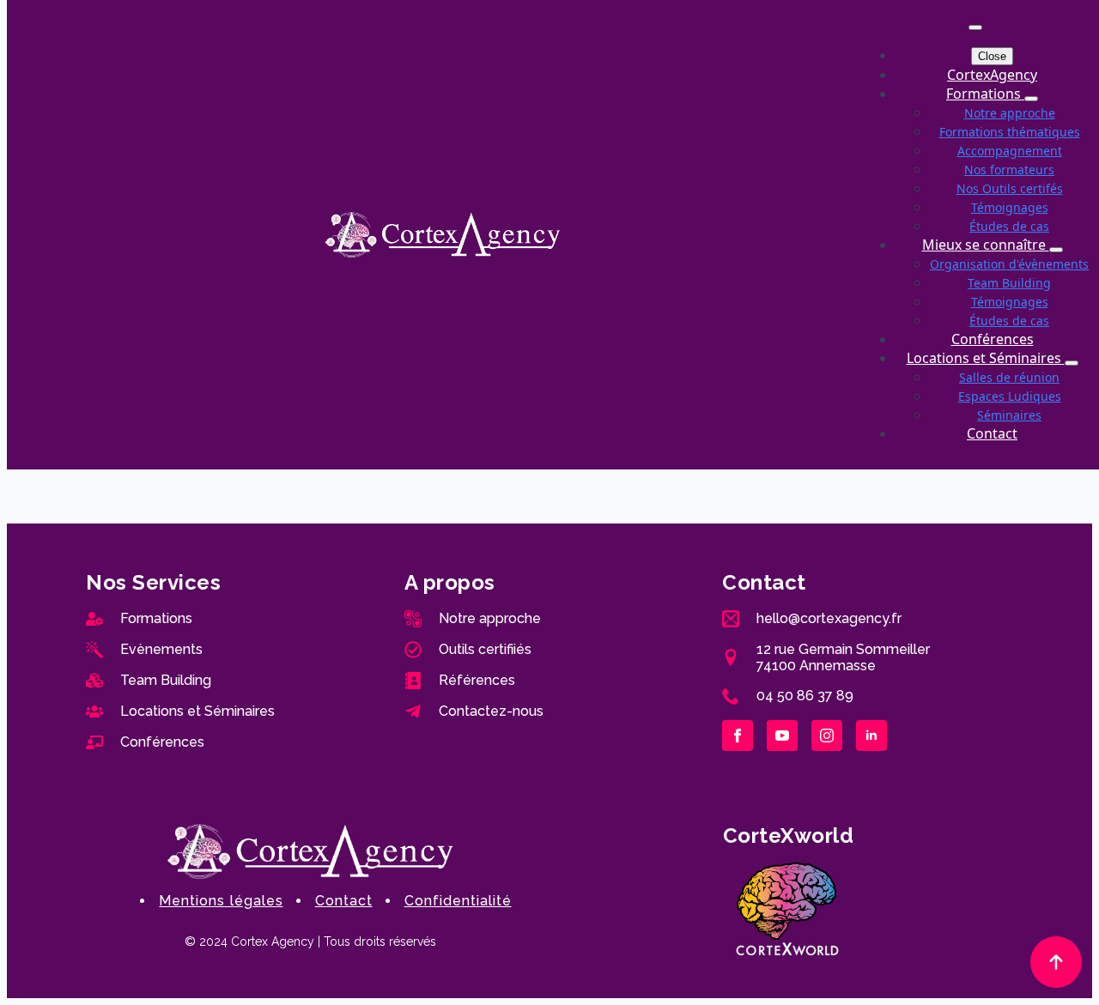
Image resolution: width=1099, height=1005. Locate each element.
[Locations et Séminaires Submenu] (1071, 363)
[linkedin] (871, 735)
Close (992, 56)
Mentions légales (220, 901)
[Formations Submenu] (1031, 98)
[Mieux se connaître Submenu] (1056, 249)
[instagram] (826, 735)
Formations (985, 93)
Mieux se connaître (985, 244)
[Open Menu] (975, 27)
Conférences (992, 339)
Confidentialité (458, 901)
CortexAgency (992, 74)
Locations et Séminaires (986, 357)
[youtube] (782, 735)
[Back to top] (1056, 962)
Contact (992, 433)
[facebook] (737, 735)
